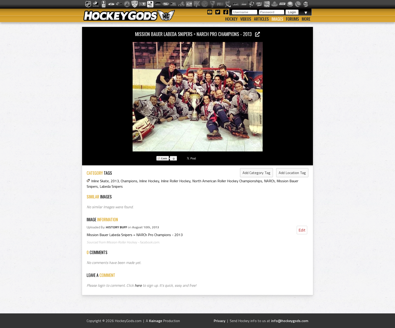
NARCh (269, 181)
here (138, 285)
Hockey (231, 19)
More (306, 19)
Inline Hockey (149, 181)
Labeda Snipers (111, 186)
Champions (129, 181)
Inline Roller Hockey (175, 181)
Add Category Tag (256, 172)
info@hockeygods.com (289, 320)
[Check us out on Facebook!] (225, 12)
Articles (261, 19)
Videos (245, 19)
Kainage (155, 320)
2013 (115, 181)
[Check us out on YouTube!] (210, 12)
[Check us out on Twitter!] (218, 12)
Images (277, 19)
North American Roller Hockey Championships (227, 181)
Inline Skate (100, 181)
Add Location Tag (292, 172)
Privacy (219, 320)
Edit (302, 230)
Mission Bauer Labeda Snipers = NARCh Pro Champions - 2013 (195, 33)
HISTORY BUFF (116, 227)
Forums (292, 19)
